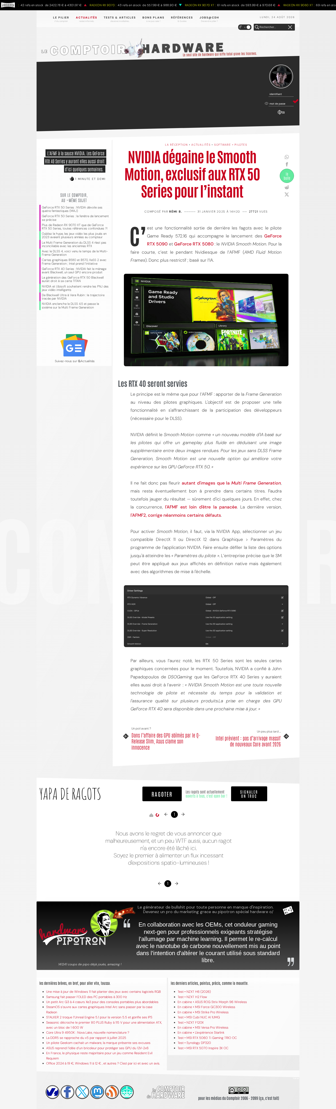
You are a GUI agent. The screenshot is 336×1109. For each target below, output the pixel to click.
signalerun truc (249, 793)
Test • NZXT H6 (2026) (194, 992)
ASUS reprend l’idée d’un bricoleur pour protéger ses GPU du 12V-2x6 (97, 1048)
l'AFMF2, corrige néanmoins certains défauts (176, 515)
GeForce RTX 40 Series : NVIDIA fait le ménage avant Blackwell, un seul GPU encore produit (74, 270)
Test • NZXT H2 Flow (192, 997)
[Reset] (290, 27)
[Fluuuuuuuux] (112, 1092)
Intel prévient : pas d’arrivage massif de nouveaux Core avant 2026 (248, 741)
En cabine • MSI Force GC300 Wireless (206, 1007)
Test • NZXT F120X (191, 1022)
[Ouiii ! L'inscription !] (281, 76)
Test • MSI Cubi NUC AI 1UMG (199, 1017)
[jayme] (67, 1092)
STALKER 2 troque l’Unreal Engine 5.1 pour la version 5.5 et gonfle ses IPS (99, 1017)
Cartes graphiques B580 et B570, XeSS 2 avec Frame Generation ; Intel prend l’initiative (74, 261)
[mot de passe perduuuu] (281, 114)
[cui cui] (82, 1092)
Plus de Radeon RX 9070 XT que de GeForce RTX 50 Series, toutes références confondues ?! (74, 226)
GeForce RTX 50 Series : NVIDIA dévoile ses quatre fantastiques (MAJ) (72, 209)
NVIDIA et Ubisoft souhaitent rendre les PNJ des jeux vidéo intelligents (75, 288)
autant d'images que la (231, 483)
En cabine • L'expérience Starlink (201, 1032)
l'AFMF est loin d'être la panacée (201, 507)
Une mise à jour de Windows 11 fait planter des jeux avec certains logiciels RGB (103, 992)
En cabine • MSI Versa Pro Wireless (203, 1027)
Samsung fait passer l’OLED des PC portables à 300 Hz (86, 997)
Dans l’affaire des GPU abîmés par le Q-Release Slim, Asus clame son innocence (165, 741)
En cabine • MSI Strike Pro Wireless (203, 1012)
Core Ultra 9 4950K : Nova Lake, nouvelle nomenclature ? (87, 1032)
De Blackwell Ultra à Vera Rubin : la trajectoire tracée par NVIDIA (73, 296)
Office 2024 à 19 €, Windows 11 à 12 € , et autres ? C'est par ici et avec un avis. (103, 1063)
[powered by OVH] (52, 1092)
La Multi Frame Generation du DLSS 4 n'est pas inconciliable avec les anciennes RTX (74, 244)
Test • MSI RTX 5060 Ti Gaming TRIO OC (207, 1038)
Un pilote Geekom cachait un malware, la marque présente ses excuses (98, 1043)
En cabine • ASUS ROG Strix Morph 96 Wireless (212, 1002)
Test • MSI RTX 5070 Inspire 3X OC (203, 1048)
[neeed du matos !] (127, 1092)
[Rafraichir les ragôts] (157, 815)
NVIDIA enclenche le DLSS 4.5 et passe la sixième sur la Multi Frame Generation (70, 305)
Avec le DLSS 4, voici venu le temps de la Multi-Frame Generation (75, 253)
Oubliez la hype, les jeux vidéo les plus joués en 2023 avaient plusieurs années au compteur (74, 235)
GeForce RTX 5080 (193, 244)
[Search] (257, 27)
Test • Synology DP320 (194, 1043)
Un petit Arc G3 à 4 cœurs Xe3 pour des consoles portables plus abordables (102, 1002)
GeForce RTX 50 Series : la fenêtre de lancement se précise (75, 217)
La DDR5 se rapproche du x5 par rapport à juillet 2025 (86, 1038)
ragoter (162, 793)
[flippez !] (97, 1092)
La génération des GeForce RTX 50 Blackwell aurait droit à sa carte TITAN (73, 279)
